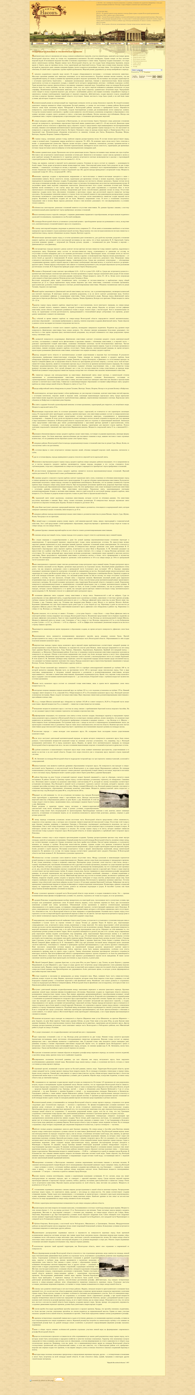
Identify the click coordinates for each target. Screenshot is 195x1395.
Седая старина (137, 63)
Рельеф (135, 66)
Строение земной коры (139, 54)
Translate (147, 72)
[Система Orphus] (147, 79)
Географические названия (140, 50)
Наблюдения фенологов (140, 61)
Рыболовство (137, 64)
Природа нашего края (139, 57)
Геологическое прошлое (46, 46)
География (35, 46)
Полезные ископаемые (139, 55)
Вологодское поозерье (139, 59)
